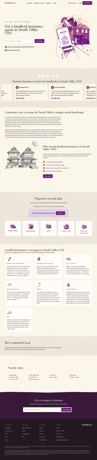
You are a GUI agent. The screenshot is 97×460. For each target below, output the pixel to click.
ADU (48, 231)
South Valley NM (26, 21)
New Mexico (17, 21)
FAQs (6, 437)
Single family (13, 230)
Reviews (7, 440)
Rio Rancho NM (74, 377)
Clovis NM (52, 375)
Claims (55, 3)
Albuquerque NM (34, 379)
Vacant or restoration (84, 232)
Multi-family (30, 231)
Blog (6, 433)
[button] (29, 3)
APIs (23, 437)
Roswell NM (32, 377)
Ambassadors (25, 433)
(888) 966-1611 (72, 3)
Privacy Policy (43, 440)
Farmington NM (13, 377)
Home (6, 21)
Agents (24, 430)
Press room (42, 437)
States (11, 21)
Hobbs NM (73, 375)
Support (48, 3)
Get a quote (87, 3)
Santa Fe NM (53, 377)
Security (41, 433)
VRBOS (47, 206)
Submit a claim (60, 430)
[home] (10, 3)
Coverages (7, 427)
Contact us (60, 213)
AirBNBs (42, 206)
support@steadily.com (62, 440)
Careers (41, 427)
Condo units (66, 231)
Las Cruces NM (13, 379)
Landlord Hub (8, 430)
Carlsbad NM (12, 375)
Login (80, 3)
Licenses (41, 430)
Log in (57, 427)
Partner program (26, 427)
